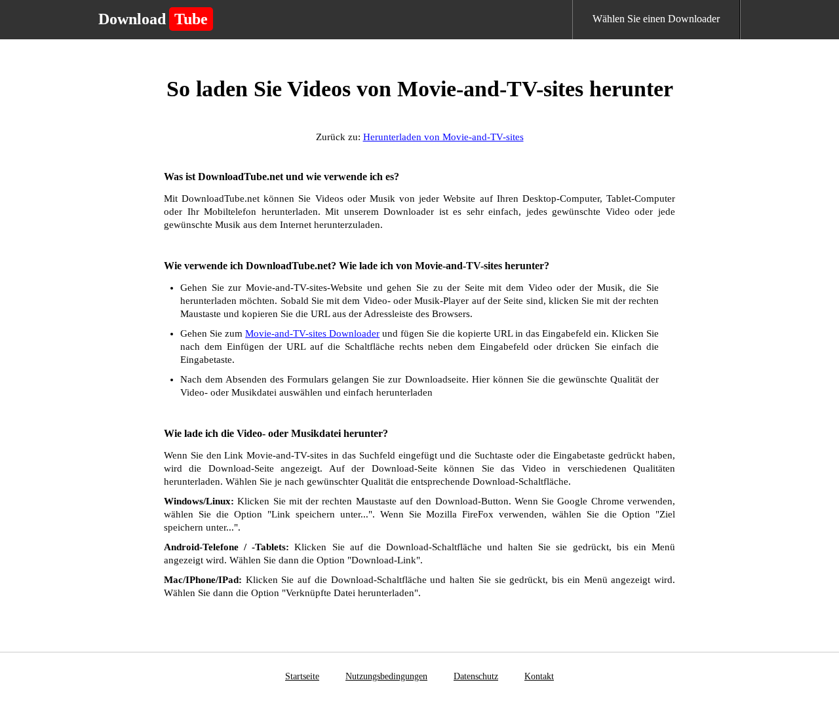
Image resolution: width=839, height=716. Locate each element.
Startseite (302, 676)
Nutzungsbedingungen (386, 676)
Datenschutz (476, 676)
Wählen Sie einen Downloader (656, 18)
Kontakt (539, 676)
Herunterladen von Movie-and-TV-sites (443, 137)
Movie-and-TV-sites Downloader (312, 333)
